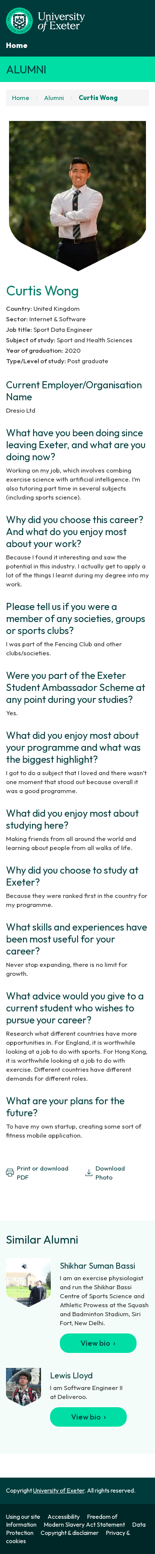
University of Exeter (58, 1490)
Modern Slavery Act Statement (84, 1524)
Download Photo (110, 1172)
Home (16, 45)
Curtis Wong (98, 97)
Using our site (23, 1516)
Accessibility (63, 1516)
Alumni (26, 69)
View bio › (98, 1343)
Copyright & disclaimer (70, 1532)
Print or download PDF (42, 1172)
